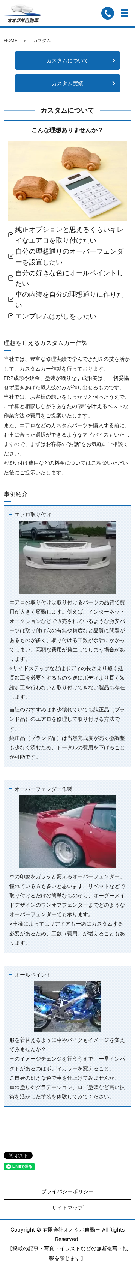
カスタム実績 (67, 83)
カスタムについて (67, 60)
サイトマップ (67, 1207)
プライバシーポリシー (67, 1191)
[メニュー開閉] (124, 13)
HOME (10, 40)
